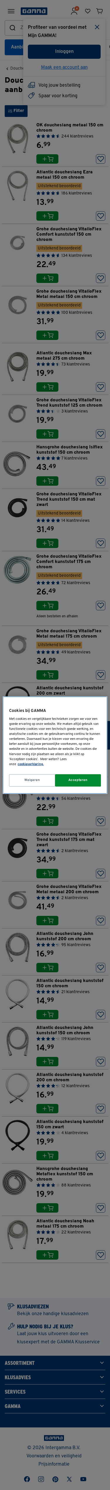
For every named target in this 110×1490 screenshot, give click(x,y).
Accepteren (78, 780)
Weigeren (32, 780)
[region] (55, 745)
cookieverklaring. (31, 764)
